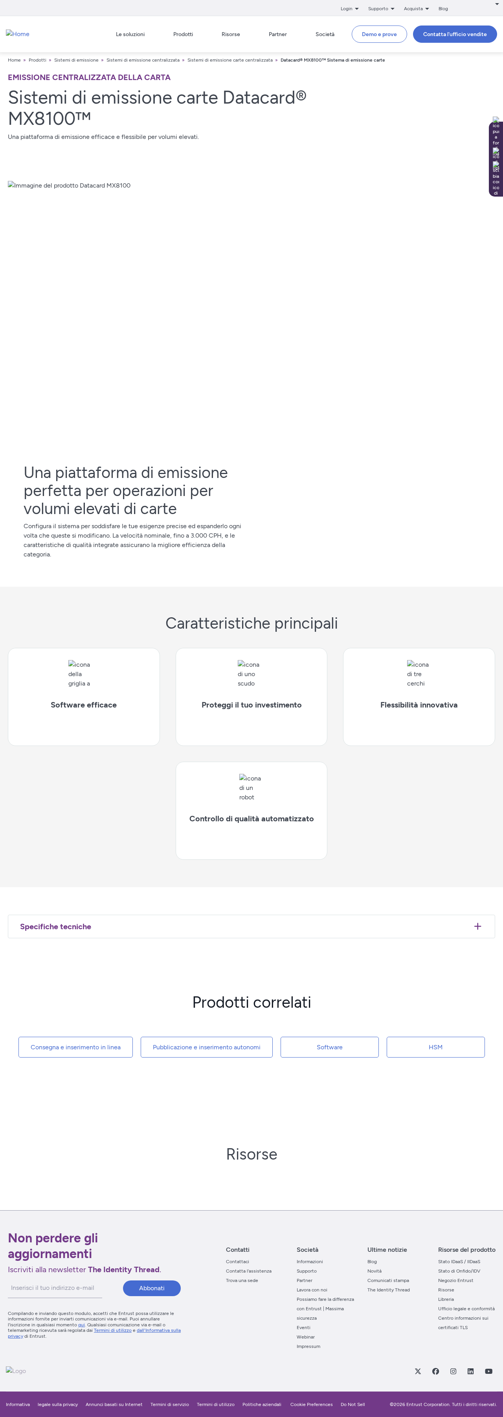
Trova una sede (242, 1280)
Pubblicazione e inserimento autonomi (207, 1047)
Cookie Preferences (311, 1404)
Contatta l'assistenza (249, 1271)
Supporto (307, 1271)
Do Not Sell (353, 1404)
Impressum (308, 1346)
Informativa (18, 1404)
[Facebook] (435, 1371)
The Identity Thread (388, 1290)
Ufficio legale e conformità (466, 1308)
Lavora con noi (312, 1290)
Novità (374, 1271)
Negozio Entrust (456, 1280)
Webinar (306, 1337)
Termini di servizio (170, 1404)
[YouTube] (488, 1371)
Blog (443, 8)
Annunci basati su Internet (114, 1404)
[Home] (17, 34)
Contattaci (237, 1261)
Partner (304, 1280)
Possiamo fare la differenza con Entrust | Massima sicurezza (325, 1309)
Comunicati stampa (388, 1280)
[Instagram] (453, 1371)
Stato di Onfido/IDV (459, 1271)
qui (81, 1325)
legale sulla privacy (58, 1404)
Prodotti (38, 60)
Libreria (446, 1299)
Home (14, 60)
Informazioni (310, 1261)
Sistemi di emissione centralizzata (143, 60)
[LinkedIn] (470, 1371)
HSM (436, 1047)
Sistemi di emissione (76, 60)
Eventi (303, 1327)
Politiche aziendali (262, 1404)
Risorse (446, 1290)
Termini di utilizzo (113, 1330)
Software (330, 1047)
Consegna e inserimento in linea (76, 1047)
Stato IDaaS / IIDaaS (459, 1261)
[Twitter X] (417, 1371)
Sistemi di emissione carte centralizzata (230, 60)
